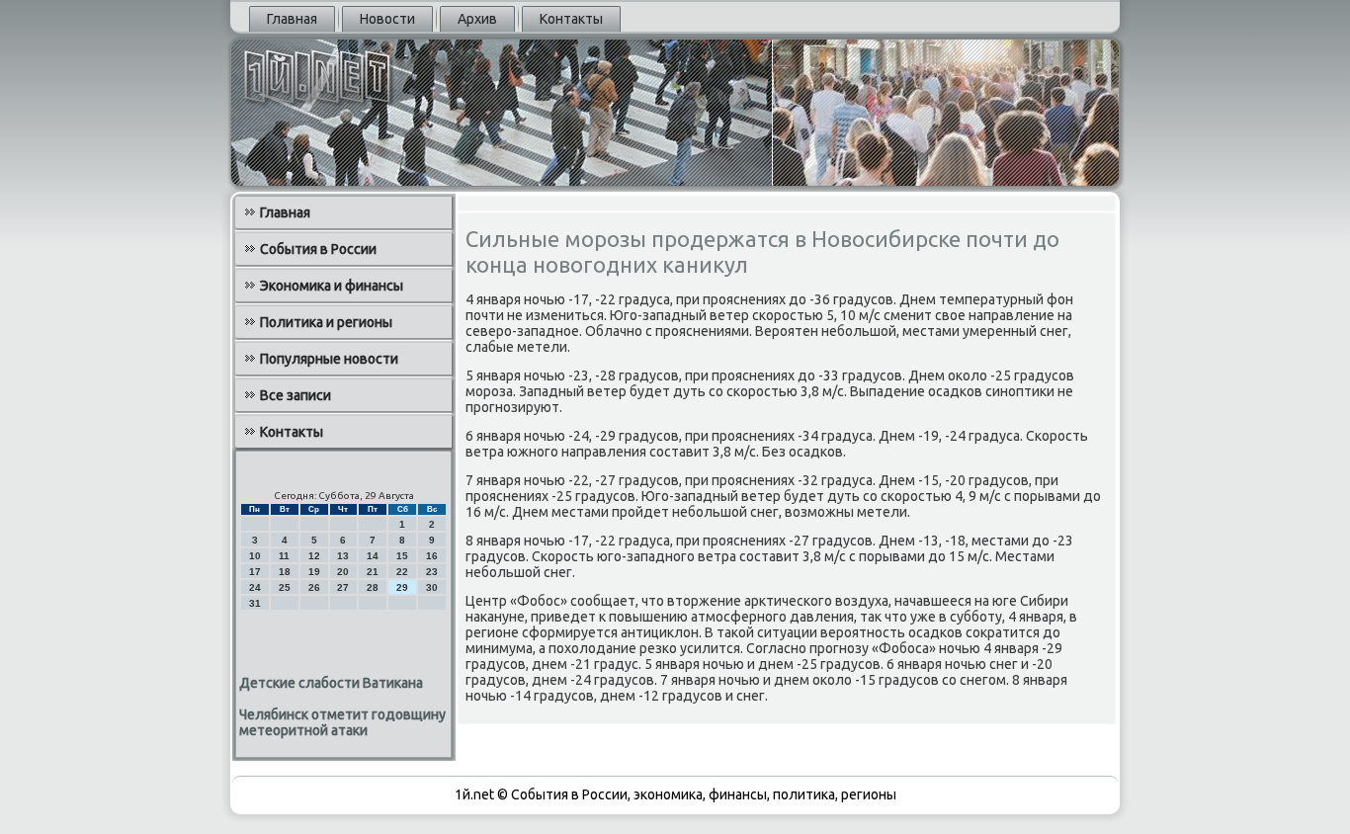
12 (314, 555)
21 (373, 571)
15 (402, 555)
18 (285, 571)
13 (343, 555)
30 (432, 587)
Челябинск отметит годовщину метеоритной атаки (342, 722)
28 (373, 587)
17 (255, 571)
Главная (292, 19)
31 (255, 603)
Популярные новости (329, 359)
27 (343, 587)
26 (314, 587)
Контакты (571, 19)
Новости (387, 19)
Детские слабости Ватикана (331, 683)
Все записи (295, 395)
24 (255, 587)
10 (255, 555)
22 (402, 571)
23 (432, 571)
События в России (318, 249)
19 (314, 571)
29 (402, 587)
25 (285, 587)
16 (432, 555)
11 (284, 555)
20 (343, 571)
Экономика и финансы (331, 285)
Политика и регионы (326, 322)
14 (373, 555)
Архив (477, 19)
